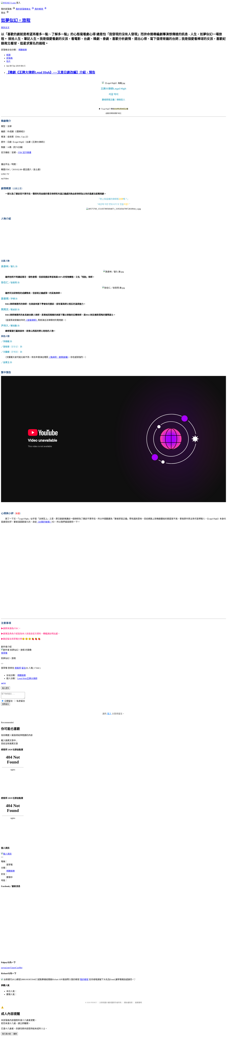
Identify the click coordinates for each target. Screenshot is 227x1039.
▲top (3, 683)
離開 (15, 1034)
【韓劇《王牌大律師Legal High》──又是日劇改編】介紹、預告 (50, 72)
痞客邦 (18, 668)
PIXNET (94, 1002)
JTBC (24, 152)
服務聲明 (138, 1002)
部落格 (9, 58)
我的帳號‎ (84, 979)
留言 (24, 668)
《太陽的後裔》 (44, 522)
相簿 (8, 55)
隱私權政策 (128, 1002)
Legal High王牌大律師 (27, 678)
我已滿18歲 (6, 1034)
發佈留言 (5, 704)
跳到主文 (5, 27)
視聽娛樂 (22, 50)
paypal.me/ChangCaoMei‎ (11, 968)
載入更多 (5, 688)
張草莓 (4, 653)
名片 (8, 61)
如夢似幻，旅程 (15, 20)
